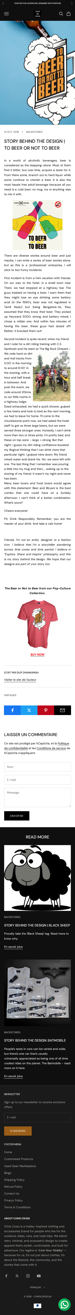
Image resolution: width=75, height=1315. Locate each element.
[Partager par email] (62, 710)
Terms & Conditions (17, 1207)
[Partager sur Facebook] (12, 710)
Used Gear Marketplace (20, 1166)
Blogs (7, 1173)
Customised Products (18, 1159)
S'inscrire (18, 1131)
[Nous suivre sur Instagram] (28, 1276)
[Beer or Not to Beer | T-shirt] (37, 624)
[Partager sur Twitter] (29, 710)
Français (35, 1287)
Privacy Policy (13, 1200)
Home (8, 1152)
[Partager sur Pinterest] (46, 710)
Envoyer (16, 816)
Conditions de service (51, 748)
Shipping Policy (14, 1180)
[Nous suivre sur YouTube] (39, 1276)
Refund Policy (13, 1186)
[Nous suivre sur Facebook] (6, 1276)
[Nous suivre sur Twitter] (17, 1276)
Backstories (34, 132)
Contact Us (11, 1193)
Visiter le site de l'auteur (20, 680)
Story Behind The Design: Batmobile (35, 1040)
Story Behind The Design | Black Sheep (37, 925)
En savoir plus (13, 947)
